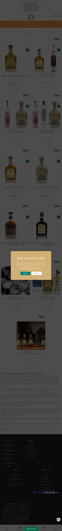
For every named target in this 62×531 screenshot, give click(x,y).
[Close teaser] (39, 526)
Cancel (37, 273)
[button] (31, 529)
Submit (25, 273)
